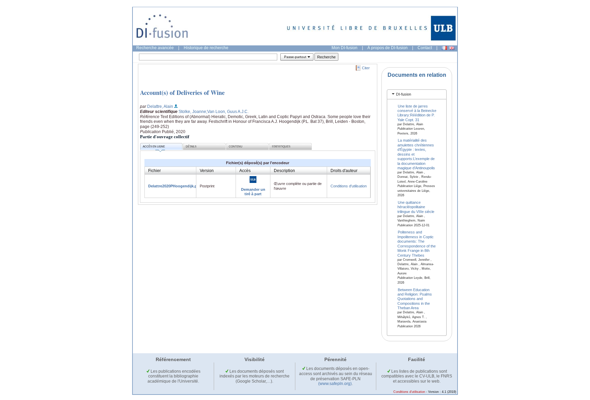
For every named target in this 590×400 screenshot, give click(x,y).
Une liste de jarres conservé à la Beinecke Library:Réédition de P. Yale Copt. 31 (416, 113)
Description (284, 170)
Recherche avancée (155, 47)
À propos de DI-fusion (387, 47)
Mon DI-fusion (344, 47)
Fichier (154, 170)
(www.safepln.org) (335, 383)
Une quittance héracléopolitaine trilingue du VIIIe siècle (415, 207)
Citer (366, 68)
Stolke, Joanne (192, 111)
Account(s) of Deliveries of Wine (182, 92)
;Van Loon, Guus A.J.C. (227, 111)
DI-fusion (403, 94)
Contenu (235, 146)
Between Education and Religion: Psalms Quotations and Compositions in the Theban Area (414, 298)
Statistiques (281, 146)
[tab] (417, 94)
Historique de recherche (206, 47)
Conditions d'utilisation (349, 186)
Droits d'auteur (344, 170)
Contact (425, 47)
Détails (191, 146)
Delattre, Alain (160, 106)
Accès (245, 170)
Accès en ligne (154, 146)
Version (207, 170)
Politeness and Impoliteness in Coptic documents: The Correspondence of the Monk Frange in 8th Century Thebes (416, 243)
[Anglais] (451, 48)
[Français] (444, 48)
